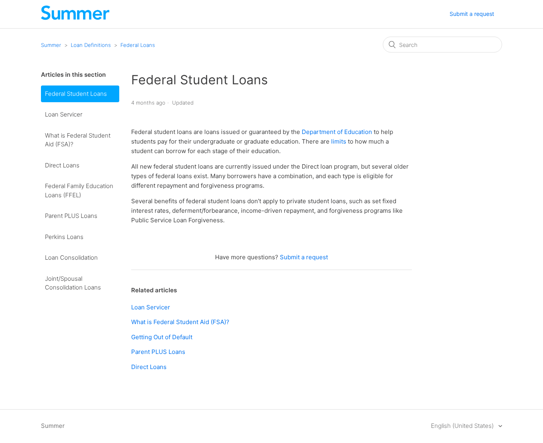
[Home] (75, 18)
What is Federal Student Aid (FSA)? (78, 140)
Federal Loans (137, 45)
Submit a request (472, 13)
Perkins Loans (64, 237)
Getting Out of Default (161, 337)
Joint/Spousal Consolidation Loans (73, 283)
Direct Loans (62, 165)
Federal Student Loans (76, 93)
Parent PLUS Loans (71, 216)
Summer (51, 45)
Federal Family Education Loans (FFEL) (79, 190)
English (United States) (463, 425)
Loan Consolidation (71, 257)
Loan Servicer (63, 114)
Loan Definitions (91, 45)
